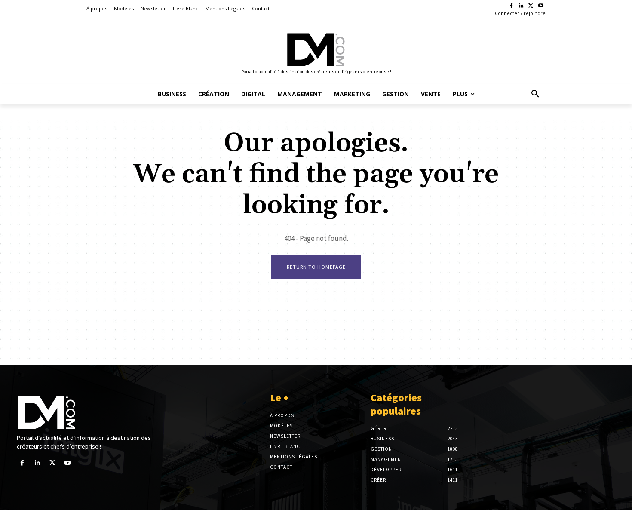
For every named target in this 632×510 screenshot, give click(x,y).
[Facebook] (511, 6)
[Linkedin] (521, 6)
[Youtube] (541, 6)
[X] (531, 6)
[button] (535, 94)
